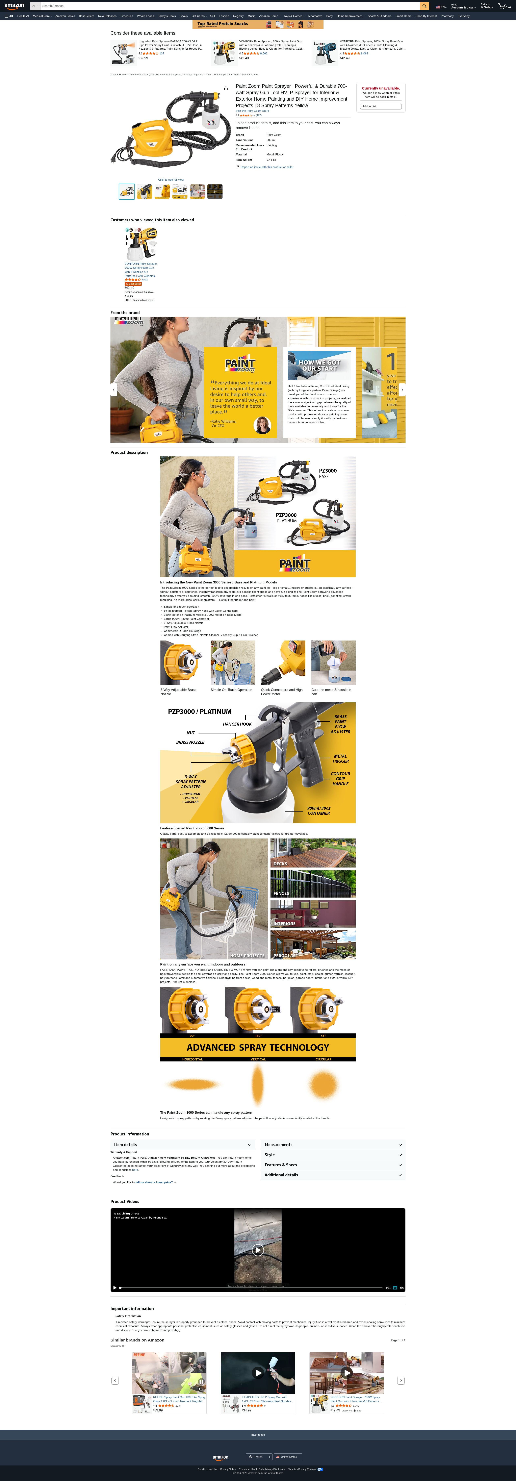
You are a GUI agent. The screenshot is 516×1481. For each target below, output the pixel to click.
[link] (171, 58)
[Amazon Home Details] (280, 16)
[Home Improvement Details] (364, 16)
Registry (238, 16)
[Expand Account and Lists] (475, 7)
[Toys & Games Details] (304, 16)
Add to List (369, 106)
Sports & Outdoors (379, 16)
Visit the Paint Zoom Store (252, 110)
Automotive (315, 16)
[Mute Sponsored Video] (201, 1389)
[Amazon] (14, 6)
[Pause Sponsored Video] (201, 1382)
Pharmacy (447, 16)
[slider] (251, 1287)
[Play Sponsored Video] (258, 1373)
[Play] (114, 1288)
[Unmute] (402, 1287)
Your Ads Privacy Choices (302, 1469)
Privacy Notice (228, 1469)
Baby (329, 16)
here (135, 1169)
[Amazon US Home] (220, 1458)
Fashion (224, 16)
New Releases (107, 16)
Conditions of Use (207, 1469)
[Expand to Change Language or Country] (446, 7)
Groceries (127, 16)
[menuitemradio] (395, 1287)
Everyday (464, 16)
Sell (212, 16)
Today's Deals (167, 16)
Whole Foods (145, 16)
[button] (9, 16)
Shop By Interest (426, 16)
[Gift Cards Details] (206, 16)
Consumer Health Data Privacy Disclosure (262, 1469)
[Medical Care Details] (51, 16)
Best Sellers (86, 16)
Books (184, 16)
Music (251, 16)
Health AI (23, 16)
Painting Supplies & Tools (197, 74)
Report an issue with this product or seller (267, 167)
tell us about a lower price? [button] (154, 1182)
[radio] (127, 191)
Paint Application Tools (226, 74)
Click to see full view (171, 179)
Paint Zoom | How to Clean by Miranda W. (140, 1217)
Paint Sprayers (250, 74)
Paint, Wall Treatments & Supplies (162, 74)
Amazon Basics (65, 16)
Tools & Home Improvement (125, 74)
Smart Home (403, 16)
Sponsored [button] (116, 1346)
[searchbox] (230, 6)
